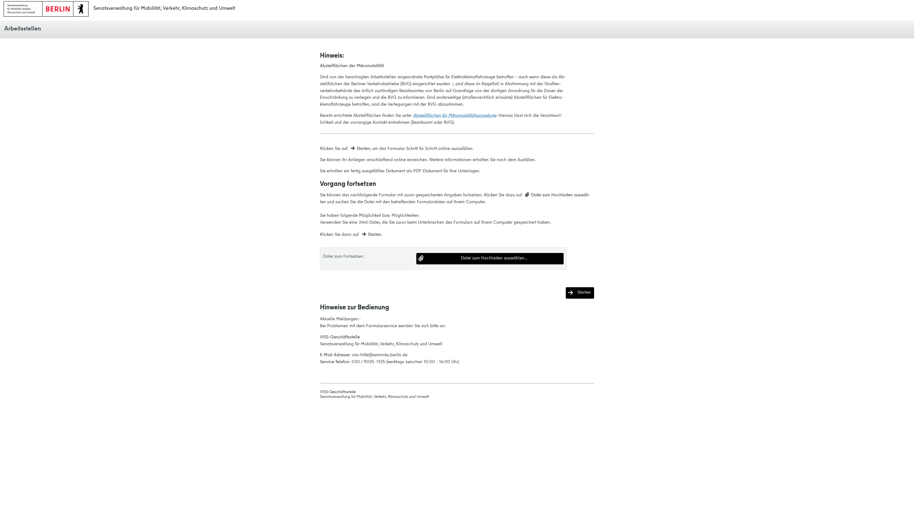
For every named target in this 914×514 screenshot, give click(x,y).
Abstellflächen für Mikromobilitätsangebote (454, 116)
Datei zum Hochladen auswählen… (494, 258)
